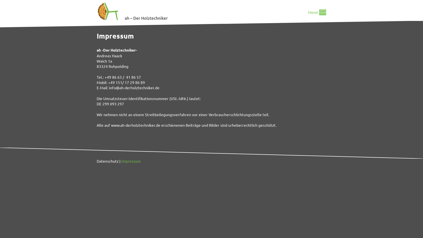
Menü (313, 12)
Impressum (131, 161)
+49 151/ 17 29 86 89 (126, 82)
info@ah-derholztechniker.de (134, 87)
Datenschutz (108, 161)
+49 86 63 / (115, 77)
